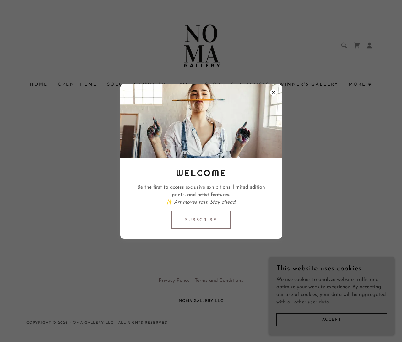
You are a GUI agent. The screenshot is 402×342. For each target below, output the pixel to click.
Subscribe (201, 220)
